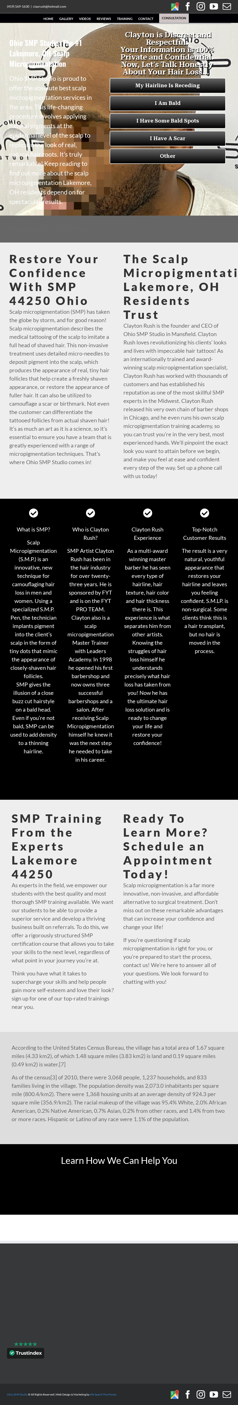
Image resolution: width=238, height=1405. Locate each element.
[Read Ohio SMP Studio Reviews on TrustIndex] (25, 1354)
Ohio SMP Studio (17, 1394)
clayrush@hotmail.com (49, 6)
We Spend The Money (103, 1394)
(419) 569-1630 (18, 6)
